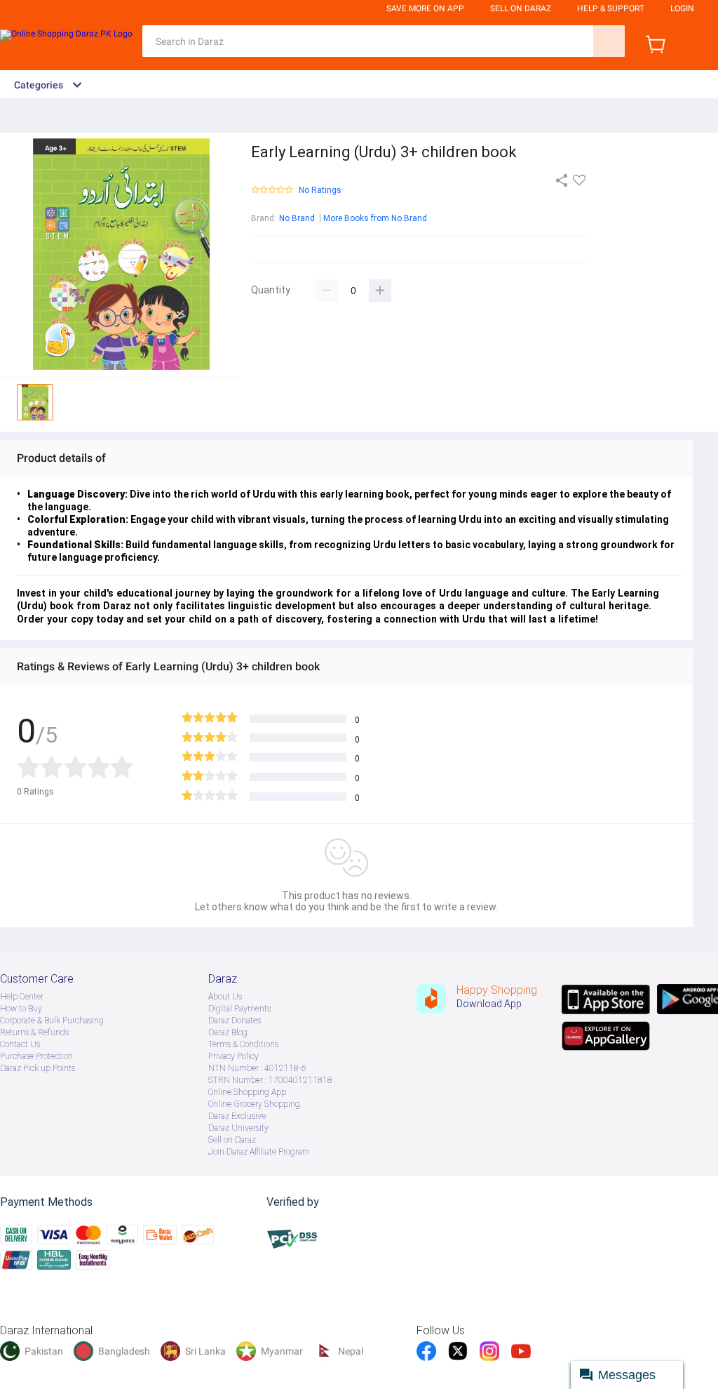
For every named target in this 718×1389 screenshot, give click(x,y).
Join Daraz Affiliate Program (259, 1152)
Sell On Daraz (520, 8)
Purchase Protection (36, 1056)
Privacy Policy (233, 1056)
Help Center (21, 997)
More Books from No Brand (375, 218)
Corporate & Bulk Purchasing (52, 1020)
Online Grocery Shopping (254, 1104)
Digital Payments (239, 1008)
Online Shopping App (247, 1092)
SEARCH (609, 41)
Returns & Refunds (34, 1032)
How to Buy (21, 1008)
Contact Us (20, 1044)
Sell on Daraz (232, 1140)
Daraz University (238, 1128)
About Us (225, 997)
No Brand (297, 218)
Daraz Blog (228, 1032)
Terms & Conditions (243, 1044)
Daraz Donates (234, 1020)
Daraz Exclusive (237, 1116)
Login (682, 8)
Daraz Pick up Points (37, 1068)
